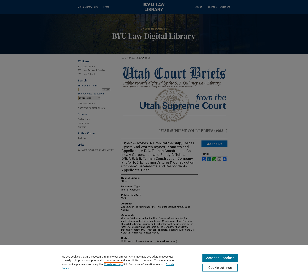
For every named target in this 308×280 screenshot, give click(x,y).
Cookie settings (113, 264)
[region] (154, 262)
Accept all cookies (220, 258)
